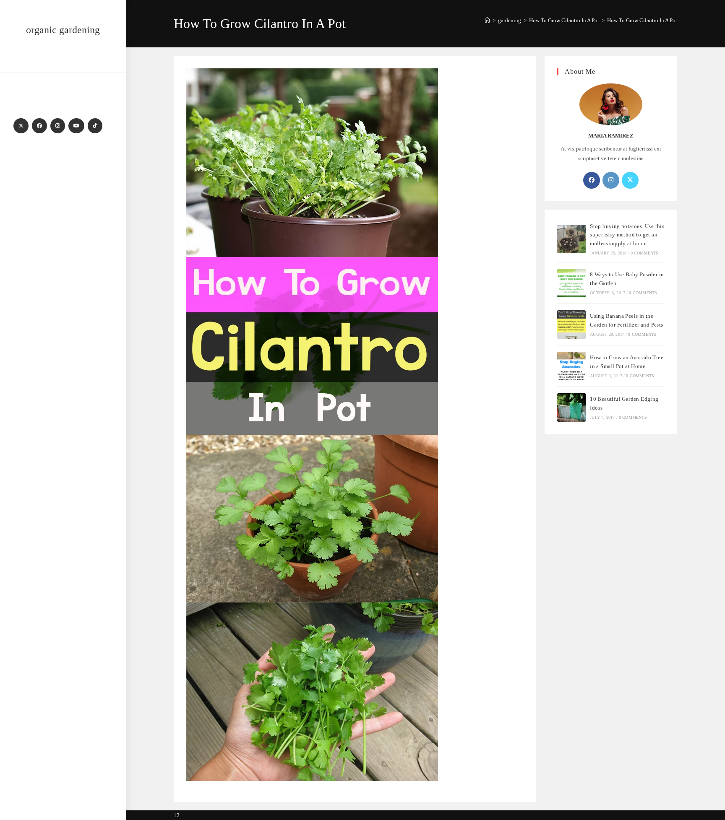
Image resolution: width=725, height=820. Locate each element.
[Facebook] (39, 125)
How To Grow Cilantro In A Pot (642, 20)
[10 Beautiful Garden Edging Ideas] (571, 407)
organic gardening (63, 29)
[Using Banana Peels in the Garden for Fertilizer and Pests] (571, 324)
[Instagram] (57, 125)
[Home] (487, 20)
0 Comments (645, 253)
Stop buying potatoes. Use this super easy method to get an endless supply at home (627, 235)
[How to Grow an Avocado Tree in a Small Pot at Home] (571, 366)
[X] (21, 125)
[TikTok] (95, 125)
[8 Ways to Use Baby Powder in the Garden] (571, 283)
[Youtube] (76, 125)
